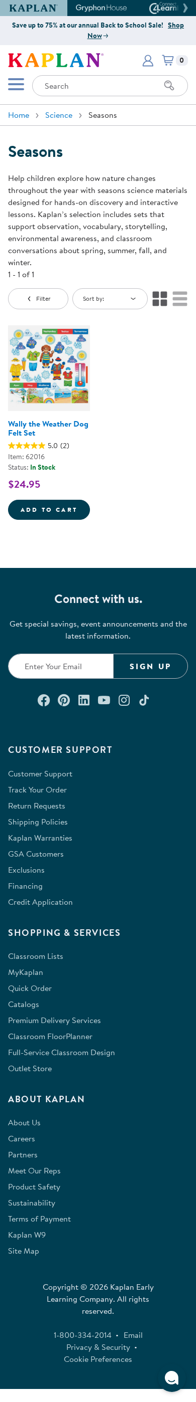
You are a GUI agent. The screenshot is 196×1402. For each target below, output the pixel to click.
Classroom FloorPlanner (50, 1036)
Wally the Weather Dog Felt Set (48, 428)
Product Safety (34, 1186)
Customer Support (40, 773)
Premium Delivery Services (54, 1020)
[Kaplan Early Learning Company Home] (56, 59)
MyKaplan (25, 971)
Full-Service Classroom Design (61, 1052)
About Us (24, 1122)
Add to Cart (55, 509)
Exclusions (26, 869)
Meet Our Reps (34, 1170)
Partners (23, 1154)
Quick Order (30, 987)
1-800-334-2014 (83, 1334)
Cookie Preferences (98, 1358)
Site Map (23, 1250)
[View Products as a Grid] (160, 299)
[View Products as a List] (180, 299)
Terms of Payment (39, 1218)
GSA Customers (36, 853)
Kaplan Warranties (40, 837)
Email (133, 1334)
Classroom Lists (35, 955)
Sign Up (150, 666)
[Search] (169, 85)
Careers (21, 1138)
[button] (184, 8)
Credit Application (40, 901)
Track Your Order (37, 789)
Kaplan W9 (27, 1234)
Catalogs (23, 1004)
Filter (43, 298)
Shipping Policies (38, 821)
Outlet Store (30, 1068)
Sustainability (31, 1202)
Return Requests (36, 805)
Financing (25, 885)
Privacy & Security (98, 1346)
